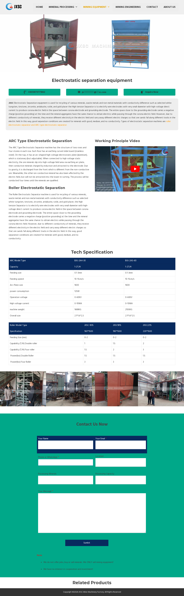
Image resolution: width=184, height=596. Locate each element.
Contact (152, 7)
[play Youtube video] (135, 169)
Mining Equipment (94, 7)
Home (39, 7)
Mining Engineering (128, 7)
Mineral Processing (61, 7)
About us (169, 7)
